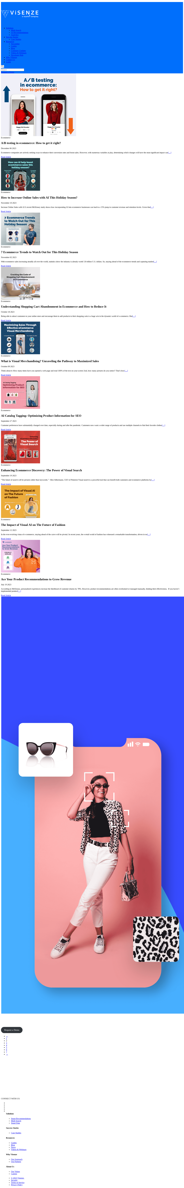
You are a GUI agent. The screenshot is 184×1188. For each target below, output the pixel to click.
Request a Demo (7, 72)
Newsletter (15, 44)
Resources (10, 42)
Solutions (9, 28)
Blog (13, 48)
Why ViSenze (11, 57)
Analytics (15, 35)
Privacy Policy (17, 1185)
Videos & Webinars (18, 53)
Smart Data (15, 1123)
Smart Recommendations (21, 1119)
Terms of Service (17, 1182)
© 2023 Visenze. (17, 1178)
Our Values (15, 1171)
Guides (14, 46)
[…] (169, 153)
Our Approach (16, 1159)
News (13, 1147)
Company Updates (18, 51)
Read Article (6, 157)
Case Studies (16, 39)
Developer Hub (17, 55)
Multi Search (16, 30)
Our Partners (16, 1162)
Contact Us (10, 60)
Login (8, 62)
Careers (14, 1174)
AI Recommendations (19, 32)
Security (14, 1180)
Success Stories (12, 37)
